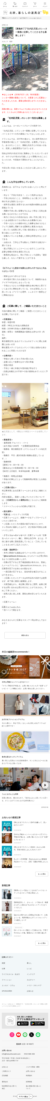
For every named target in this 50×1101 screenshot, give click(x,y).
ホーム (5, 6)
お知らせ (5, 25)
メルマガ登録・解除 (33, 1067)
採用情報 (29, 1082)
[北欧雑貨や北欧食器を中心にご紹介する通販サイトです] (25, 12)
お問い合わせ (30, 1071)
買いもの (15, 6)
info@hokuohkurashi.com (11, 1054)
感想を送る (25, 635)
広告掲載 (5, 1075)
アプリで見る (23, 1097)
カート (35, 6)
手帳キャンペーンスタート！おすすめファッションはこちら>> (21, 18)
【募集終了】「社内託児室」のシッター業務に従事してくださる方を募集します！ (31, 32)
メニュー (45, 6)
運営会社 (5, 1082)
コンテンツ (25, 6)
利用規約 (29, 1075)
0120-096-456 (29, 1054)
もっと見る (42, 874)
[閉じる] (30, 1096)
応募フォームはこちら (11, 607)
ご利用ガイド (6, 1071)
